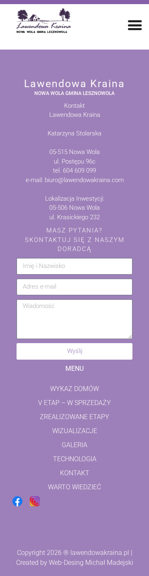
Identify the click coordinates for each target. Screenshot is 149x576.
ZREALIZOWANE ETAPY (74, 417)
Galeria (74, 445)
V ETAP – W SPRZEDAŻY (74, 403)
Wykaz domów (74, 389)
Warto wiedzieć (74, 487)
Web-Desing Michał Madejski (91, 563)
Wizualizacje (74, 431)
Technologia (74, 459)
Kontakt (74, 473)
